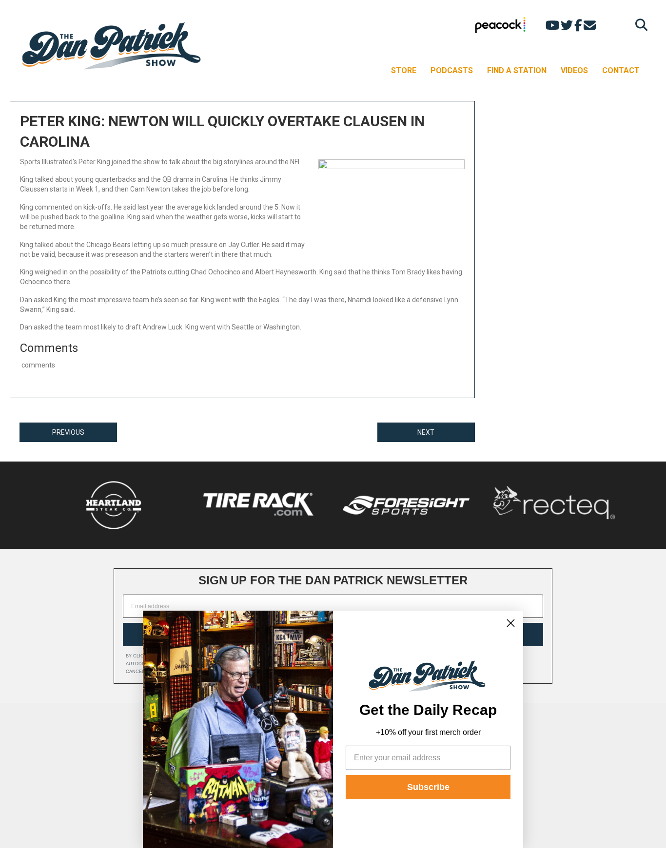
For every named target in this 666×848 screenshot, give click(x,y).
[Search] (638, 25)
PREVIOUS (68, 432)
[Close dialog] (510, 623)
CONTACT (621, 70)
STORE (403, 70)
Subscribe (428, 787)
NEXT (425, 432)
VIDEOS (574, 70)
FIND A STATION (517, 70)
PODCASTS (452, 70)
